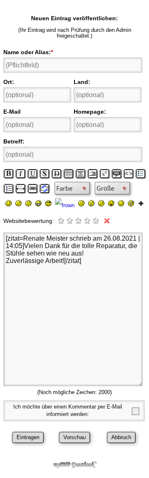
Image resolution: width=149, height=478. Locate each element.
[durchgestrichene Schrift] (57, 174)
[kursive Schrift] (21, 174)
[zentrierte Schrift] (81, 174)
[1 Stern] (61, 221)
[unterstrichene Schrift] (33, 174)
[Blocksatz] (69, 174)
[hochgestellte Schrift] (105, 174)
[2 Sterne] (70, 221)
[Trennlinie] (21, 189)
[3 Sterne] (79, 221)
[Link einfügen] (33, 189)
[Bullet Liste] (141, 174)
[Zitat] (117, 174)
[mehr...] (141, 203)
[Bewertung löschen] (105, 221)
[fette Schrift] (9, 174)
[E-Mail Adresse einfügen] (45, 189)
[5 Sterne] (96, 221)
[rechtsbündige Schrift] (93, 174)
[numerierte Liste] (9, 189)
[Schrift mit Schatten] (45, 174)
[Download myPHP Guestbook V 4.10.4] (74, 466)
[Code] (129, 174)
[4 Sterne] (87, 221)
